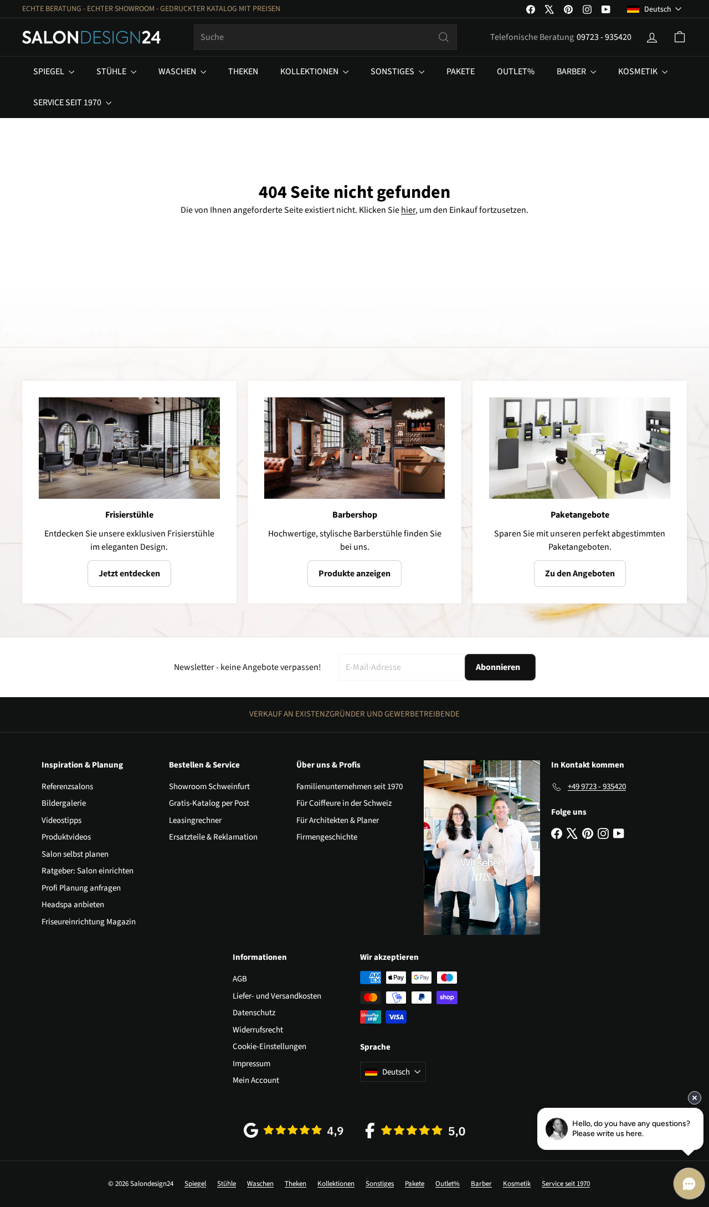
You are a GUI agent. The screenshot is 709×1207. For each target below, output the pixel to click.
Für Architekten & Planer (337, 820)
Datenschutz (254, 1013)
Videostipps (61, 820)
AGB (240, 979)
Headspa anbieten (73, 905)
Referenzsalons (67, 786)
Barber (572, 71)
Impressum (251, 1064)
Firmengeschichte (326, 837)
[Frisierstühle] (129, 448)
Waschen (178, 71)
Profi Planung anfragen (81, 888)
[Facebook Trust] (415, 1130)
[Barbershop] (354, 448)
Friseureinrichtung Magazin (89, 922)
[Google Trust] (293, 1130)
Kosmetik (638, 71)
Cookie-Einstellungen (269, 1046)
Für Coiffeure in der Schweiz (344, 803)
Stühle (112, 71)
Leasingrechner (195, 820)
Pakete (460, 71)
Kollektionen (310, 71)
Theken (243, 71)
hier (408, 210)
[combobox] (325, 37)
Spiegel (49, 71)
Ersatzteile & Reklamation (213, 837)
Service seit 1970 (68, 102)
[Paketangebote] (579, 448)
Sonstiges (393, 71)
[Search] (443, 37)
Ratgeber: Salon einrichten (87, 871)
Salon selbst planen (75, 854)
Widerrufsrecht (258, 1030)
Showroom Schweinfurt (209, 786)
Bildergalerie (64, 803)
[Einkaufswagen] (679, 37)
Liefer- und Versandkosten (277, 996)
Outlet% (516, 71)
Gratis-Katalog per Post (209, 803)
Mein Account (256, 1080)
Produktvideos (66, 837)
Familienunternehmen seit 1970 (349, 786)
